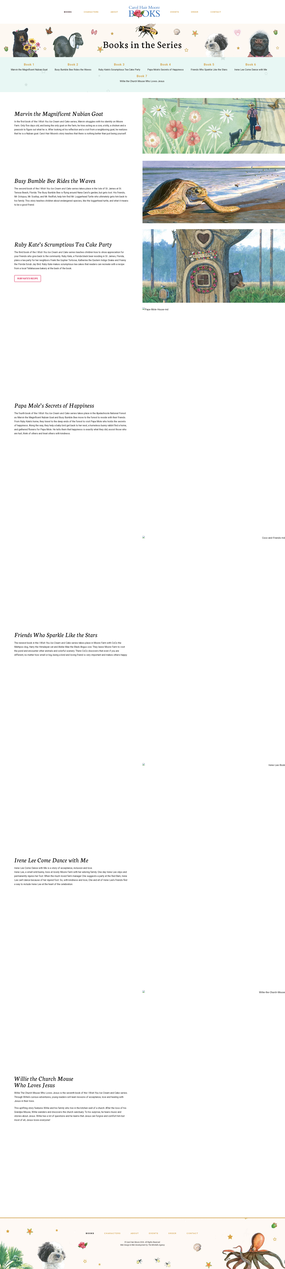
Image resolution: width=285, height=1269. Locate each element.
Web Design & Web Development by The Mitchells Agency (142, 1245)
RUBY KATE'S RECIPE (27, 278)
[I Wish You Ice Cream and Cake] (144, 11)
